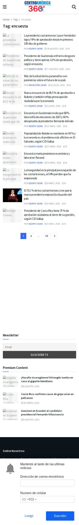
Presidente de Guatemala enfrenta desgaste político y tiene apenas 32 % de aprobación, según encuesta (49, 60)
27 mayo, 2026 (53, 126)
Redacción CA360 (37, 85)
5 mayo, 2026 (53, 223)
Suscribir (60, 516)
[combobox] (29, 499)
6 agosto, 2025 (31, 386)
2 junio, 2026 (53, 106)
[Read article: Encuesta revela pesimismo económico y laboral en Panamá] (12, 158)
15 (46, 236)
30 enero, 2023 (31, 403)
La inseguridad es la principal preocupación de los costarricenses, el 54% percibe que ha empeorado (50, 174)
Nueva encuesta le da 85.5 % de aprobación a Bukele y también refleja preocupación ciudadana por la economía (49, 97)
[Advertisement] (39, 286)
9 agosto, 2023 (31, 419)
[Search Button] (74, 7)
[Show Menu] (5, 7)
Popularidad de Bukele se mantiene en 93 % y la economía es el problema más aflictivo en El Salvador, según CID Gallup (50, 137)
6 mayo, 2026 (53, 183)
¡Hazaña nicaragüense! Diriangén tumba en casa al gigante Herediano (47, 379)
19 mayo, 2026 (53, 162)
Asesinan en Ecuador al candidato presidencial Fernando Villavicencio (42, 412)
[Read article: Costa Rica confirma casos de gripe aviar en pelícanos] (10, 397)
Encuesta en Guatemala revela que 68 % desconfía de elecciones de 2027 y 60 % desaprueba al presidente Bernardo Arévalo (48, 117)
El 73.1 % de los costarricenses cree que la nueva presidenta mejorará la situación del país (48, 194)
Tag (15, 19)
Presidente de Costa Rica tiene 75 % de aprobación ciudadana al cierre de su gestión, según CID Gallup (49, 215)
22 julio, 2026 (57, 85)
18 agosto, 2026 (55, 48)
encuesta (26, 19)
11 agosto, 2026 (55, 69)
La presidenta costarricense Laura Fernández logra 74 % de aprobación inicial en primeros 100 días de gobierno (50, 39)
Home (6, 19)
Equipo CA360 (36, 48)
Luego (29, 516)
